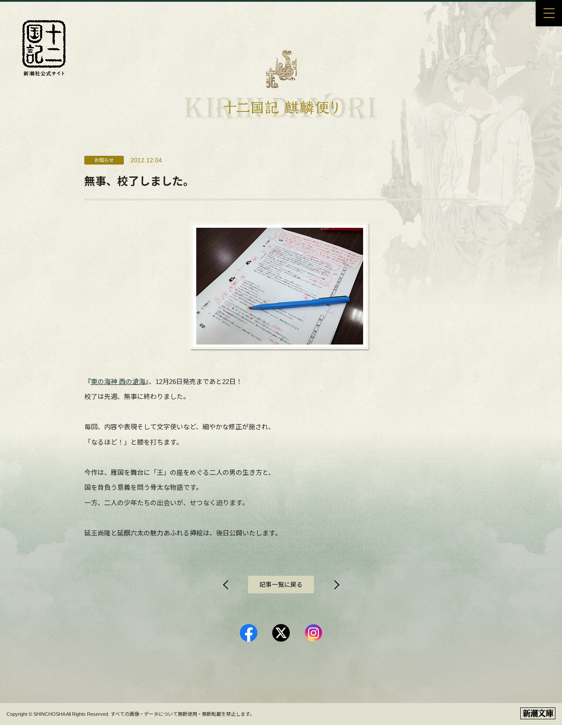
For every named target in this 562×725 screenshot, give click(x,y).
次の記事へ (336, 584)
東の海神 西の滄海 (118, 381)
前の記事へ (226, 584)
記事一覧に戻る (281, 584)
